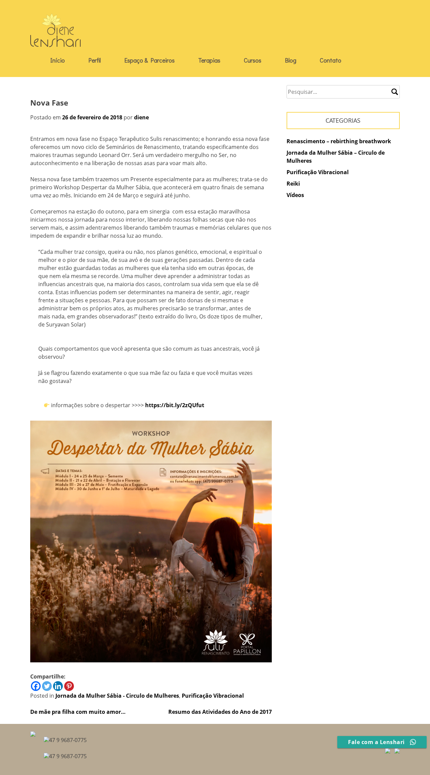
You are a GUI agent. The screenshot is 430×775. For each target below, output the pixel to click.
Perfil (94, 60)
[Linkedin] (58, 686)
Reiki (293, 183)
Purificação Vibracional (213, 695)
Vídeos (295, 195)
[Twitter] (47, 686)
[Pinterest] (69, 686)
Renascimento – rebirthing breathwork (339, 141)
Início (57, 60)
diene (141, 117)
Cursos (252, 60)
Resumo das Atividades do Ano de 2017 (220, 711)
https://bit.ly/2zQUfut (174, 405)
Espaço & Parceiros (149, 60)
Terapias (209, 60)
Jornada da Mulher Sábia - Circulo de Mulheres (117, 695)
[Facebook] (36, 686)
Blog (290, 60)
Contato (330, 60)
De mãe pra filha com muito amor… (78, 711)
